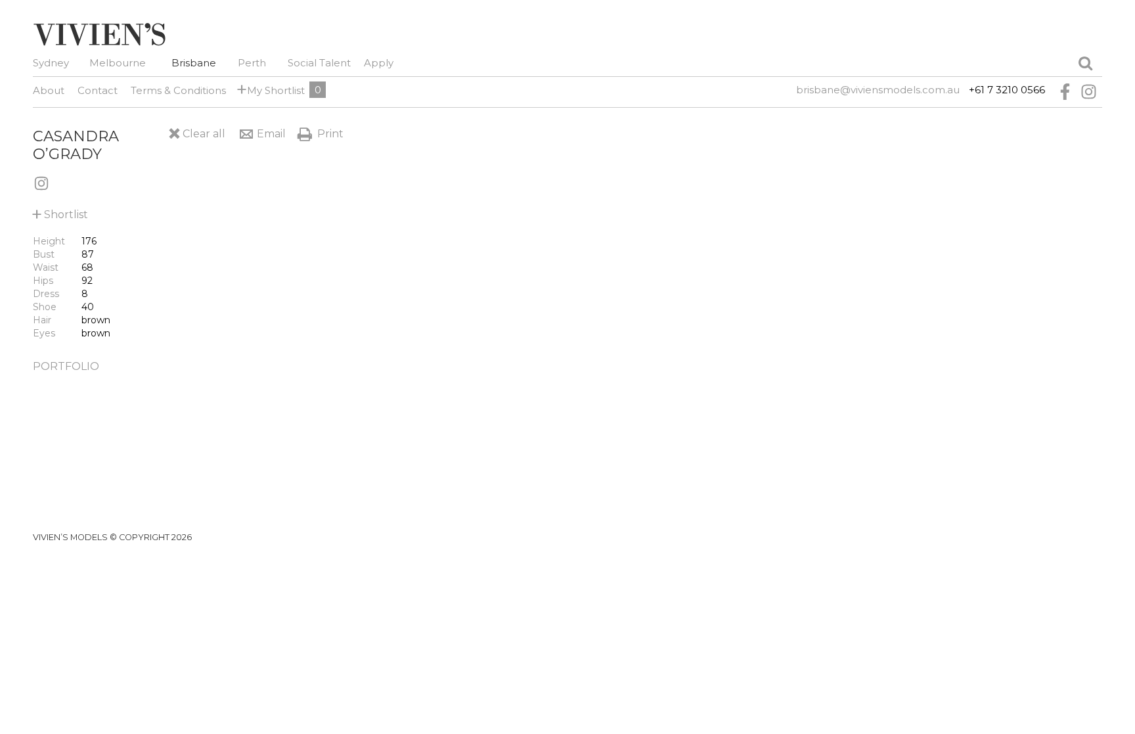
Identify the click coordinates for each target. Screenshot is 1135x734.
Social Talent (319, 63)
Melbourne (117, 63)
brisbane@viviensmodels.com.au (878, 89)
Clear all (204, 133)
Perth (252, 63)
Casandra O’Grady (76, 145)
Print (330, 133)
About (48, 90)
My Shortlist (273, 90)
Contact (98, 90)
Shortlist (60, 211)
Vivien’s (99, 34)
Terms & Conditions (178, 90)
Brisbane (193, 63)
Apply (378, 63)
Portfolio (66, 366)
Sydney (51, 63)
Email (271, 133)
